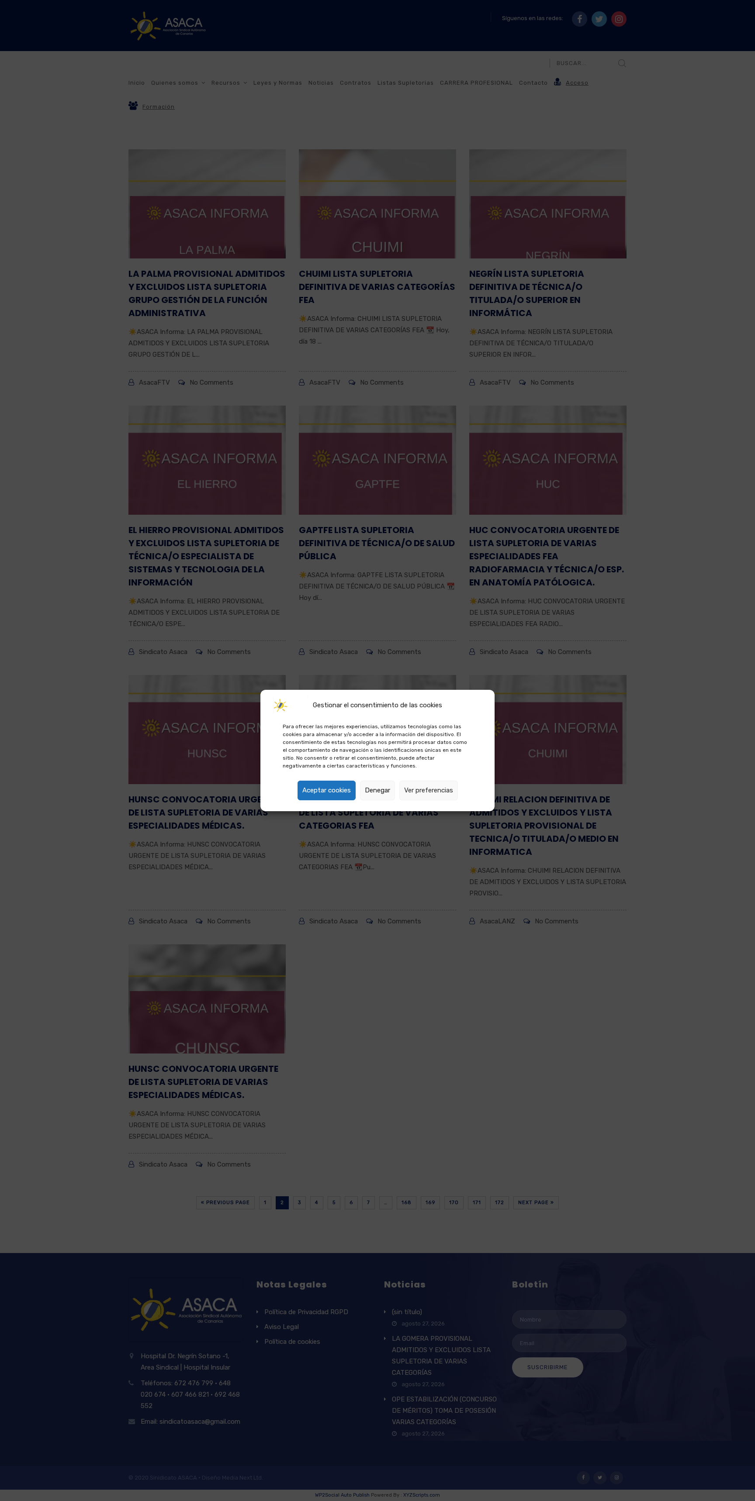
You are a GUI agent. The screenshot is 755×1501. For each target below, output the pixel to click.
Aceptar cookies (326, 790)
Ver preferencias (428, 790)
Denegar (377, 790)
